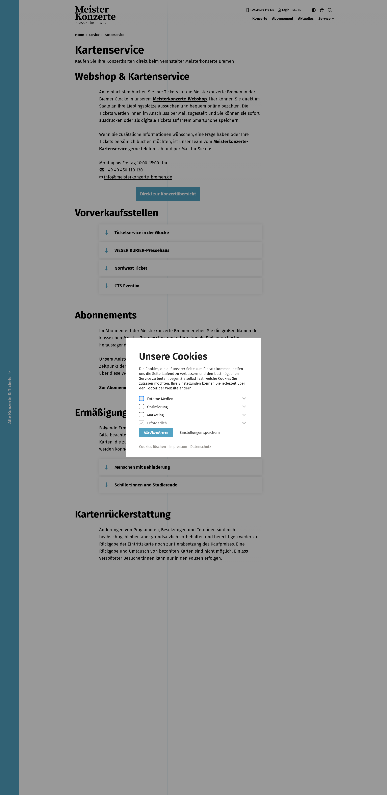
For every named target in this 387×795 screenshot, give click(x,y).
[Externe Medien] (141, 399)
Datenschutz (200, 446)
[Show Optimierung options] (244, 407)
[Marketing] (141, 415)
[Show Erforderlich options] (244, 423)
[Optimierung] (141, 407)
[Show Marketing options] (244, 415)
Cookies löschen (152, 446)
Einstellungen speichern (200, 432)
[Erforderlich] (141, 423)
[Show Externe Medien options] (244, 399)
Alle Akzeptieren (156, 432)
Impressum (178, 446)
